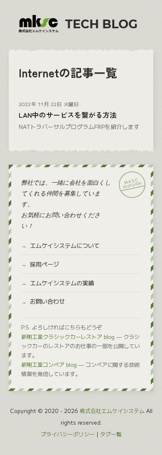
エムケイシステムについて (65, 245)
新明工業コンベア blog (49, 364)
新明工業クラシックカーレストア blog (68, 337)
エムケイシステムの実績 (62, 283)
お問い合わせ (47, 301)
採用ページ (44, 264)
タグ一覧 (111, 434)
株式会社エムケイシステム (112, 411)
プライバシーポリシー (68, 434)
